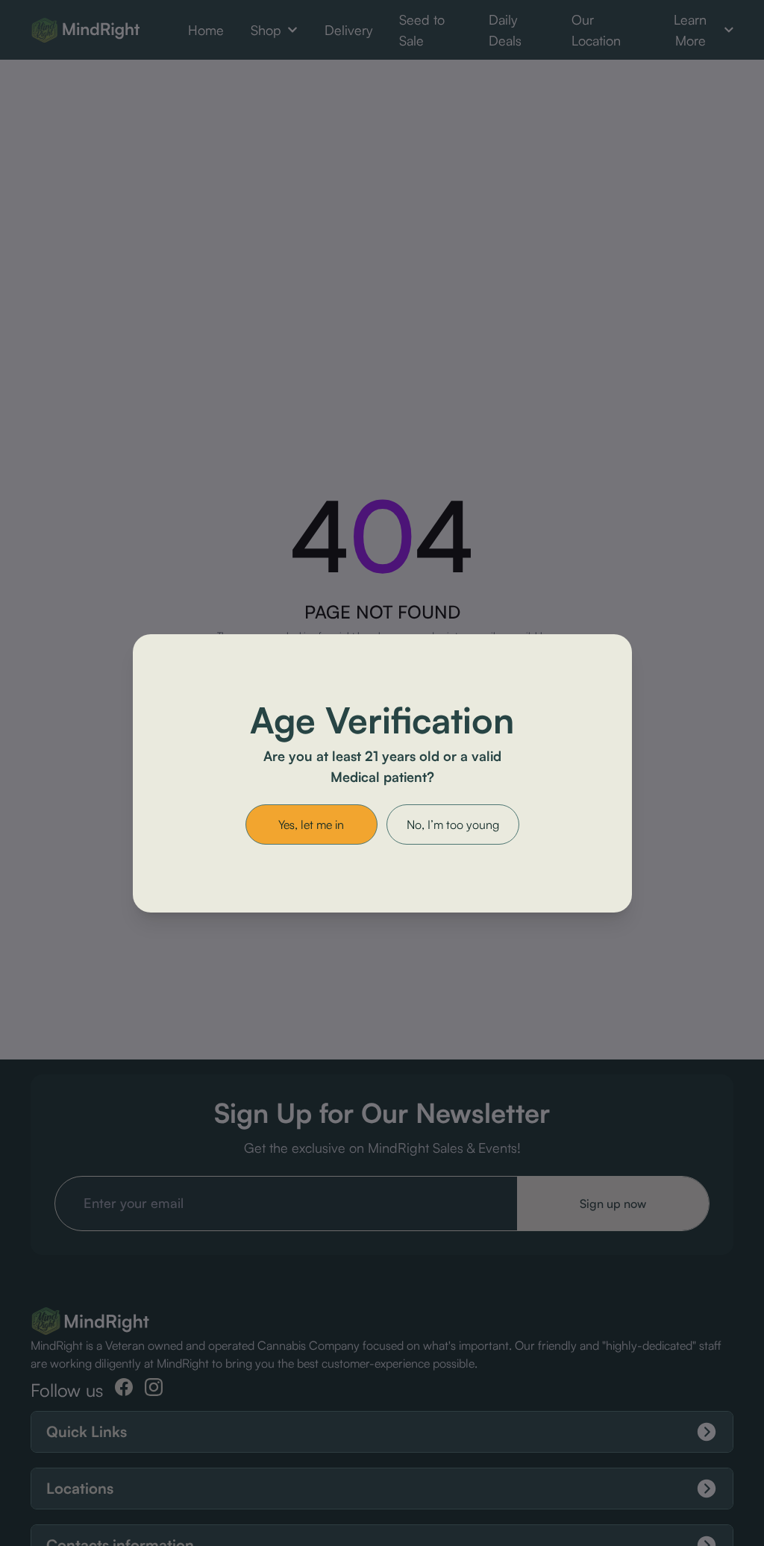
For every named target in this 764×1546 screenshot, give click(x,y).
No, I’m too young (453, 824)
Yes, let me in (311, 824)
